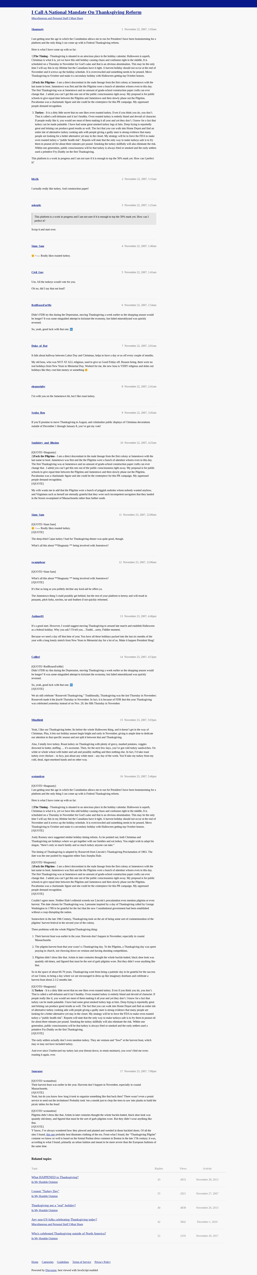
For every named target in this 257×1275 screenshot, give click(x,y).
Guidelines (63, 1262)
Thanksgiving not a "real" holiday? (53, 1205)
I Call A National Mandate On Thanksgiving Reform (86, 12)
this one (50, 1134)
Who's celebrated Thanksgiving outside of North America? (68, 1233)
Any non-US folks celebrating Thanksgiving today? (64, 1219)
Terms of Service (81, 1262)
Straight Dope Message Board (18, 3)
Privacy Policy (103, 1262)
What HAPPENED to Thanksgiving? (54, 1177)
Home (34, 1262)
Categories (47, 1262)
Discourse (50, 1270)
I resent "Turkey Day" (45, 1191)
